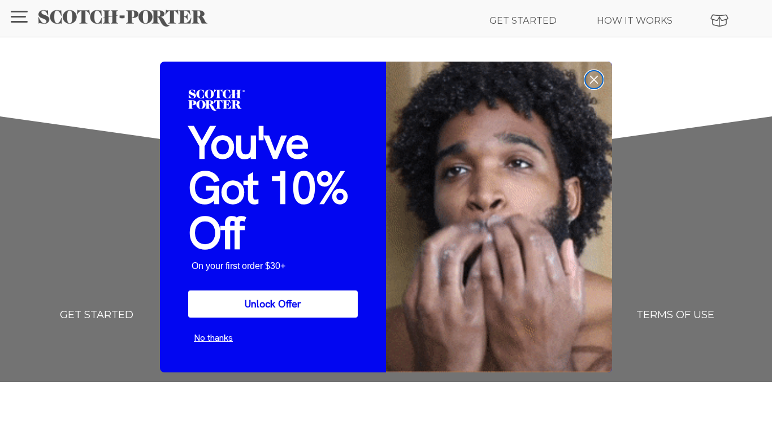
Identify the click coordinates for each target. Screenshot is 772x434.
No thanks (213, 338)
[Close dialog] (594, 80)
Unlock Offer (273, 303)
